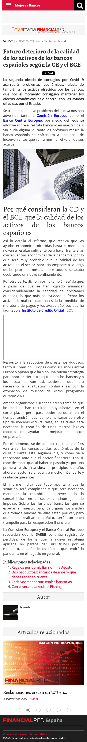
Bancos (8, 41)
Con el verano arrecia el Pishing (37, 586)
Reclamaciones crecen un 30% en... (35, 692)
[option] (43, 672)
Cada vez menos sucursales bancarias (42, 582)
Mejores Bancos (28, 5)
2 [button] (28, 710)
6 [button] (69, 710)
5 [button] (59, 710)
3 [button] (38, 710)
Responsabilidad (39, 734)
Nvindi (62, 41)
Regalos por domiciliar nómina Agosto (42, 567)
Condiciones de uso (15, 734)
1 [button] (18, 710)
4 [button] (48, 710)
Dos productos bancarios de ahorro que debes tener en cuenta (44, 574)
